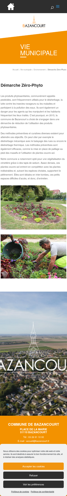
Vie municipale (26, 69)
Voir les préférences (33, 484)
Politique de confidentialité (42, 491)
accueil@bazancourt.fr (37, 441)
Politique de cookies (20, 491)
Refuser (33, 475)
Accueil (15, 69)
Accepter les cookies (33, 466)
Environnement (40, 69)
